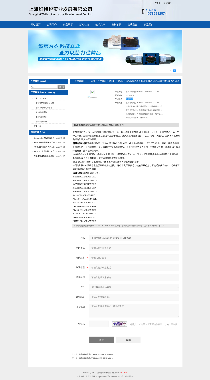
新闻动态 (84, 24)
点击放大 (94, 97)
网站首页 (36, 24)
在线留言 (132, 24)
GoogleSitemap (101, 376)
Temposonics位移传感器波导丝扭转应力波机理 (44, 138)
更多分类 (37, 126)
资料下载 (116, 24)
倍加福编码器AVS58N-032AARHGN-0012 (96, 354)
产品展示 (68, 24)
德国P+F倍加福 (40, 98)
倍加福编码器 (41, 117)
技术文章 (100, 24)
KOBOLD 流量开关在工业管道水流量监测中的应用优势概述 (44, 142)
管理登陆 (129, 376)
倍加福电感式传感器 (44, 108)
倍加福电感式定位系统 (45, 103)
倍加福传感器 (41, 112)
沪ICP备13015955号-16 (116, 376)
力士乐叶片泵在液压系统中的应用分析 (44, 156)
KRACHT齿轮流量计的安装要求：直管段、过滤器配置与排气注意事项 (44, 151)
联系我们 (149, 24)
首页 (93, 81)
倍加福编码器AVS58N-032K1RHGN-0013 (96, 358)
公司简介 (52, 24)
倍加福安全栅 (41, 121)
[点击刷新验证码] (119, 324)
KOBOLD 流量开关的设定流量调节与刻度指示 (44, 147)
